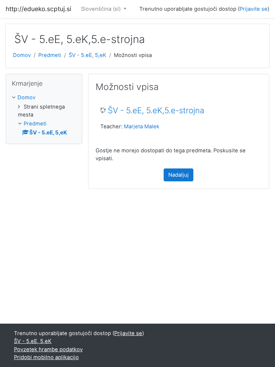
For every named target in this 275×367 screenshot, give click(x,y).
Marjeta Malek (141, 126)
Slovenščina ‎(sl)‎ (101, 9)
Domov (22, 55)
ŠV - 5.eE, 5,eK (87, 55)
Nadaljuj (178, 175)
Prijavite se (253, 9)
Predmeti (49, 55)
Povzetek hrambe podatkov (48, 349)
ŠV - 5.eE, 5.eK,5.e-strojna (156, 110)
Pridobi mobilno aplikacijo (46, 357)
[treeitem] (44, 97)
